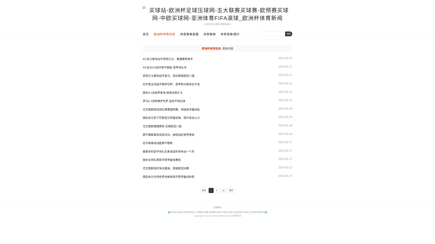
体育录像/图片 (230, 34)
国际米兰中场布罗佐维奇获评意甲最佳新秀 (168, 176)
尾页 (231, 190)
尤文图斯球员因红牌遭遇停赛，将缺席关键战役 (171, 109)
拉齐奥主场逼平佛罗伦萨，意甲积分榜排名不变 (171, 84)
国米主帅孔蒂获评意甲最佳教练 (162, 159)
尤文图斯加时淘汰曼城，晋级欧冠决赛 (166, 168)
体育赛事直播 (189, 34)
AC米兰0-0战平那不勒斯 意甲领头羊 (165, 67)
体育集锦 (209, 34)
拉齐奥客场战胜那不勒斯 (158, 143)
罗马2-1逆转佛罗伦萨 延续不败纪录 (164, 101)
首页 (146, 34)
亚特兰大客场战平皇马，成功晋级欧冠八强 (168, 75)
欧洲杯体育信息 (164, 34)
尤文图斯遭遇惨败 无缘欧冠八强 (162, 126)
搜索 (289, 34)
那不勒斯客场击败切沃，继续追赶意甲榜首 (168, 134)
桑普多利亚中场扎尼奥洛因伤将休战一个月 (168, 151)
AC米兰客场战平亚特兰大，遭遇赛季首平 (168, 59)
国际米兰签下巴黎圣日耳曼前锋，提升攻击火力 (171, 117)
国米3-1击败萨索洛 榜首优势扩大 (163, 92)
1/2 (223, 190)
